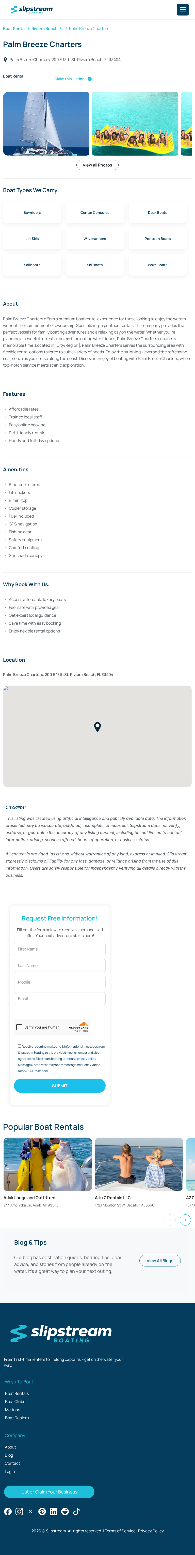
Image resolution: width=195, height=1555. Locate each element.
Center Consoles (94, 212)
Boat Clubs (15, 1401)
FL (61, 28)
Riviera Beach (44, 28)
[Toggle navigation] (183, 10)
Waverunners (95, 238)
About (10, 1447)
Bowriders (32, 212)
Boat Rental (14, 28)
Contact (12, 1463)
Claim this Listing (73, 78)
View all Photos (97, 165)
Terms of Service (120, 1531)
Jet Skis (32, 238)
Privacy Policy (151, 1531)
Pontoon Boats (158, 238)
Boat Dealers (17, 1418)
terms (66, 1058)
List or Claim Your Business (49, 1492)
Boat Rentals (17, 1393)
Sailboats (32, 264)
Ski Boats (95, 264)
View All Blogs (160, 1260)
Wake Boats (158, 264)
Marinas (12, 1409)
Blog (9, 1455)
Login (10, 1471)
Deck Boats (157, 212)
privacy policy (86, 1058)
